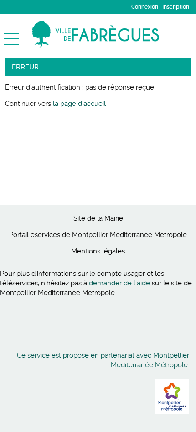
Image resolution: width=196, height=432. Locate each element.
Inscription (175, 7)
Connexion (144, 7)
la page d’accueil (79, 104)
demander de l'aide (119, 283)
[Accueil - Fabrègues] (114, 34)
